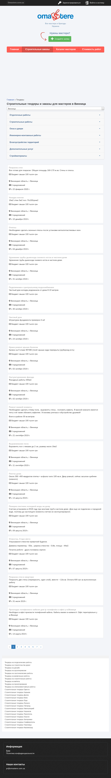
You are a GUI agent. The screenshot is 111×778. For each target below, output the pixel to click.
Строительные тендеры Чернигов (18, 711)
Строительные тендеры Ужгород (17, 706)
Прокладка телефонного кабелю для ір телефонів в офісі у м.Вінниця (42, 610)
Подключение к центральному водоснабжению (31, 287)
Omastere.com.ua (16, 2)
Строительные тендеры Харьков (17, 692)
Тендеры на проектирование (16, 684)
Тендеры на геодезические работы (18, 662)
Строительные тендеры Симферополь (20, 722)
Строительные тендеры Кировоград (19, 728)
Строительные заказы (37, 49)
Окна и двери (16, 128)
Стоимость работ (91, 49)
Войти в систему (96, 3)
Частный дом (15, 317)
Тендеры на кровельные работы (17, 676)
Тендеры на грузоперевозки (15, 670)
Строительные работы (21, 122)
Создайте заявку (61, 39)
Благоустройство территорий (24, 142)
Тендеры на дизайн (12, 668)
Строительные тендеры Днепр (17, 695)
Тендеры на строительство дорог (17, 665)
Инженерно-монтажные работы (25, 135)
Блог (8, 751)
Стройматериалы (18, 156)
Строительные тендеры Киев (16, 698)
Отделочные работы (20, 115)
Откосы (12, 227)
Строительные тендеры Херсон (17, 717)
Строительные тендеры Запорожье (18, 719)
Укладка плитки (16, 197)
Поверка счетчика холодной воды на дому (29, 506)
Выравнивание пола (19, 444)
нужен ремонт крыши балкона (23, 347)
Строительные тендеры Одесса (17, 689)
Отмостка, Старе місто (19, 539)
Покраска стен (16, 168)
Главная (14, 49)
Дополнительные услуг (21, 149)
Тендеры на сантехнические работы (19, 673)
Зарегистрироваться (71, 3)
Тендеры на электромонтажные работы (20, 687)
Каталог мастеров (66, 49)
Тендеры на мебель (12, 681)
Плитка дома (15, 474)
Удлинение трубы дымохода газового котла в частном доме (38, 257)
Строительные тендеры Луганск (17, 703)
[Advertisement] (55, 73)
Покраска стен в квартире (21, 577)
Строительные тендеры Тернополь (18, 714)
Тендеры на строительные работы (18, 679)
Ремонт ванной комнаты (20, 407)
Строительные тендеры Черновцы (18, 725)
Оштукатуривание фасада (21, 377)
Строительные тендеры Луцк (16, 700)
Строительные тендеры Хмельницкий (19, 709)
